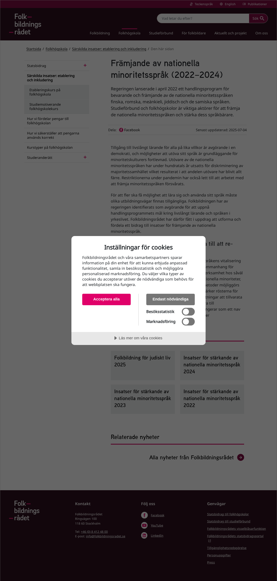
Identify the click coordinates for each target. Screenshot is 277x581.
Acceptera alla (106, 299)
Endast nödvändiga (170, 299)
